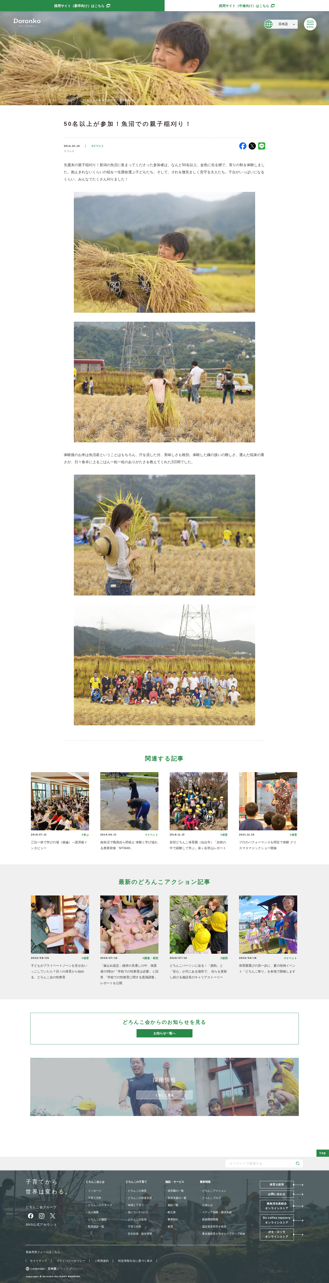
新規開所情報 (210, 1219)
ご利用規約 (101, 1260)
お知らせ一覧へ (164, 1033)
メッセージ (94, 1190)
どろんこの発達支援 (140, 1197)
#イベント (98, 146)
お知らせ (207, 1205)
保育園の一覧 (176, 1190)
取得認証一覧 (96, 1226)
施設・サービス (174, 1181)
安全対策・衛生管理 (140, 1233)
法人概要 (93, 1212)
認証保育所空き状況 (214, 1226)
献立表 (172, 1212)
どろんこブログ (211, 1197)
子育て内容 (134, 1226)
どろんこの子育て (136, 1181)
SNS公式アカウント (41, 1224)
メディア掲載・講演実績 (217, 1212)
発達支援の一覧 (177, 1197)
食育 (170, 1226)
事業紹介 (173, 1219)
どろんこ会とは (95, 1181)
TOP (36, 100)
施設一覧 (173, 1205)
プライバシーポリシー (71, 1260)
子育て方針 (94, 1197)
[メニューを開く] (310, 24)
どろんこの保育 (137, 1190)
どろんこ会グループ (41, 1207)
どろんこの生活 (137, 1219)
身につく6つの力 (138, 1212)
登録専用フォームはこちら (43, 1252)
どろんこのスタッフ (100, 1205)
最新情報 (205, 1181)
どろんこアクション (62, 100)
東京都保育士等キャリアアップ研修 (223, 1233)
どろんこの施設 (97, 1219)
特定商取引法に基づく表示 (135, 1260)
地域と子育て (136, 1205)
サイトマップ (38, 1260)
